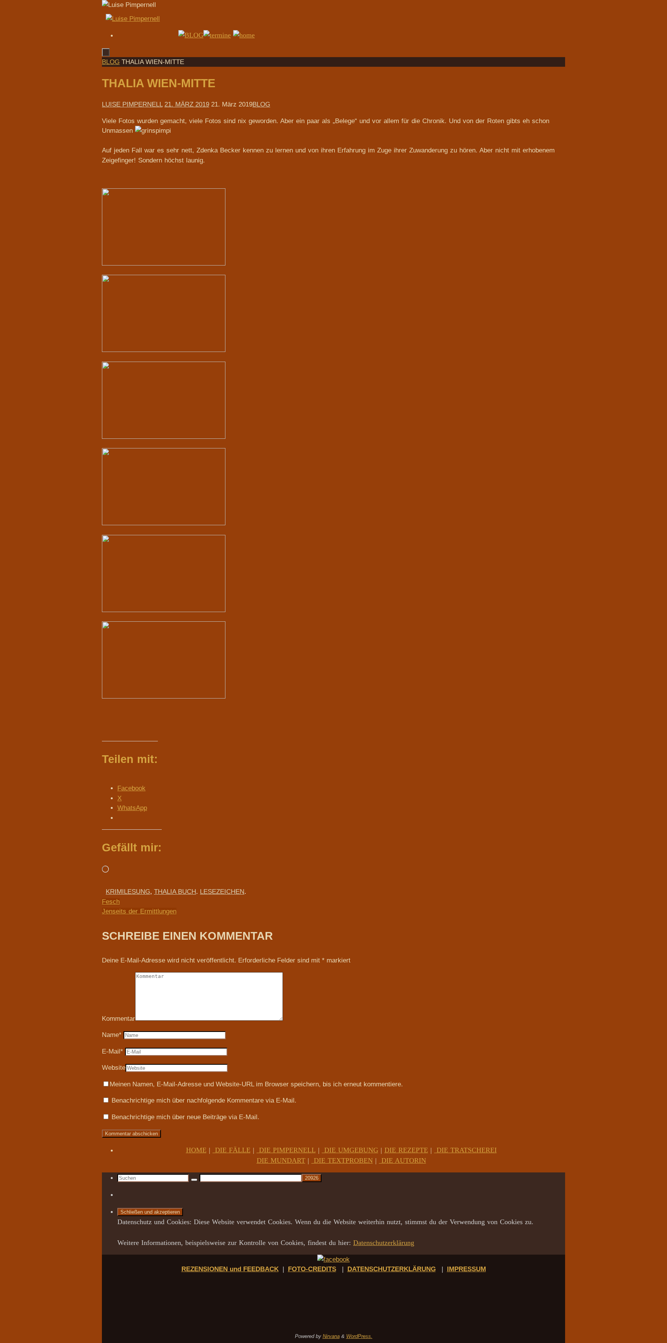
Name (112, 1035)
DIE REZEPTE (406, 1150)
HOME (196, 1150)
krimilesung (128, 891)
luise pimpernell (132, 104)
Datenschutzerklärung (383, 1243)
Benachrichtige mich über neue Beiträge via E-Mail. (185, 1117)
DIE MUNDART (281, 1160)
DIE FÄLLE (232, 1150)
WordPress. (359, 1336)
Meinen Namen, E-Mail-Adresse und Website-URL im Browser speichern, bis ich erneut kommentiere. (256, 1084)
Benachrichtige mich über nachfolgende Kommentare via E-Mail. (204, 1100)
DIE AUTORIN (402, 1160)
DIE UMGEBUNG (350, 1150)
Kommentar (118, 1018)
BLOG (111, 62)
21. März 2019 (186, 104)
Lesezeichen (222, 891)
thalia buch (175, 891)
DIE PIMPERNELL (286, 1150)
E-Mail (112, 1051)
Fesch (111, 901)
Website (113, 1067)
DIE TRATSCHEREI (465, 1150)
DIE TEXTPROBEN (342, 1160)
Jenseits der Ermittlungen (139, 911)
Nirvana (331, 1336)
